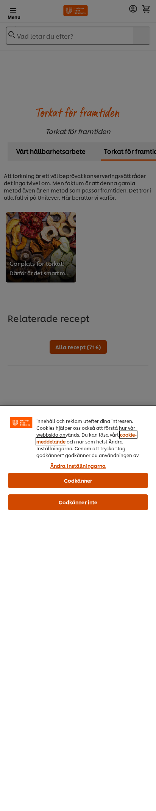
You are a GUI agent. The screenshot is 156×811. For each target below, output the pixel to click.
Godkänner (78, 480)
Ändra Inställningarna (78, 465)
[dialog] (78, 608)
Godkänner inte (78, 502)
